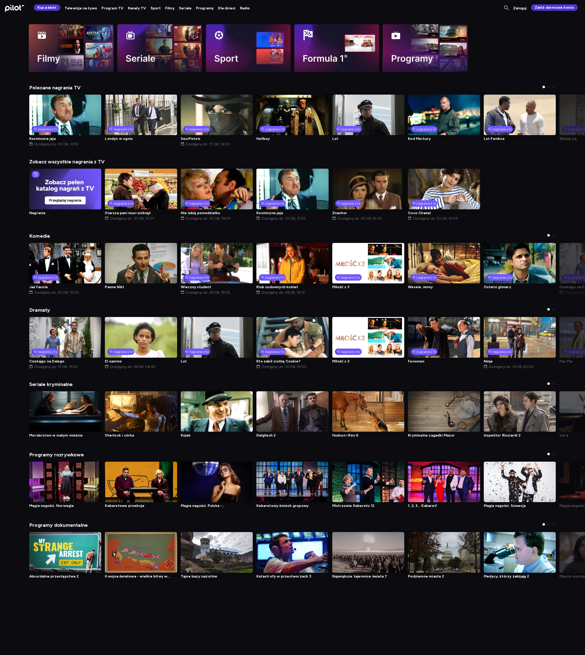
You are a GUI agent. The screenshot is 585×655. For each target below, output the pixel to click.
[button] (543, 87)
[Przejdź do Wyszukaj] (506, 8)
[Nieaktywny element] (71, 48)
